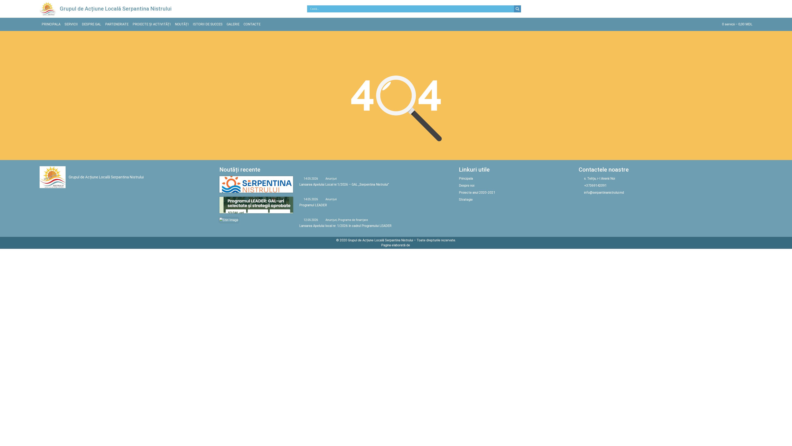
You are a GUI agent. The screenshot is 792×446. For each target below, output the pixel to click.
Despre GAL (91, 24)
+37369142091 (595, 185)
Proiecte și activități (152, 24)
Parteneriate (116, 24)
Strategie (466, 200)
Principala (51, 24)
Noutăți (182, 24)
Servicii (71, 24)
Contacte (252, 24)
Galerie (233, 24)
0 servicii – (737, 24)
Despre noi (466, 185)
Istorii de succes (208, 24)
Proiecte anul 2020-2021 (477, 193)
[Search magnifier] (517, 8)
